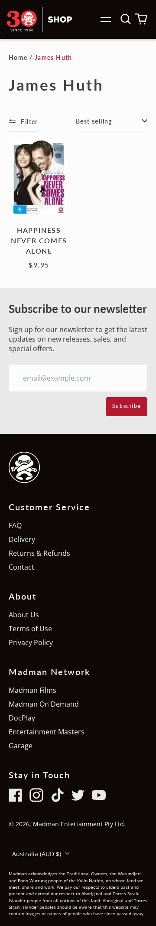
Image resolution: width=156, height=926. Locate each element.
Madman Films (32, 690)
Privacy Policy (31, 642)
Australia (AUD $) (37, 854)
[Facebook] (16, 795)
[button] (125, 19)
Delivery (22, 539)
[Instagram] (36, 795)
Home (18, 57)
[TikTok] (57, 795)
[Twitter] (78, 795)
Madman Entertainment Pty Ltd (78, 824)
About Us (24, 615)
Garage (20, 745)
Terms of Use (30, 628)
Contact (21, 567)
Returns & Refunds (39, 553)
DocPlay (22, 718)
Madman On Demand (44, 704)
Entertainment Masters (46, 732)
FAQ (15, 525)
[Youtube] (99, 795)
